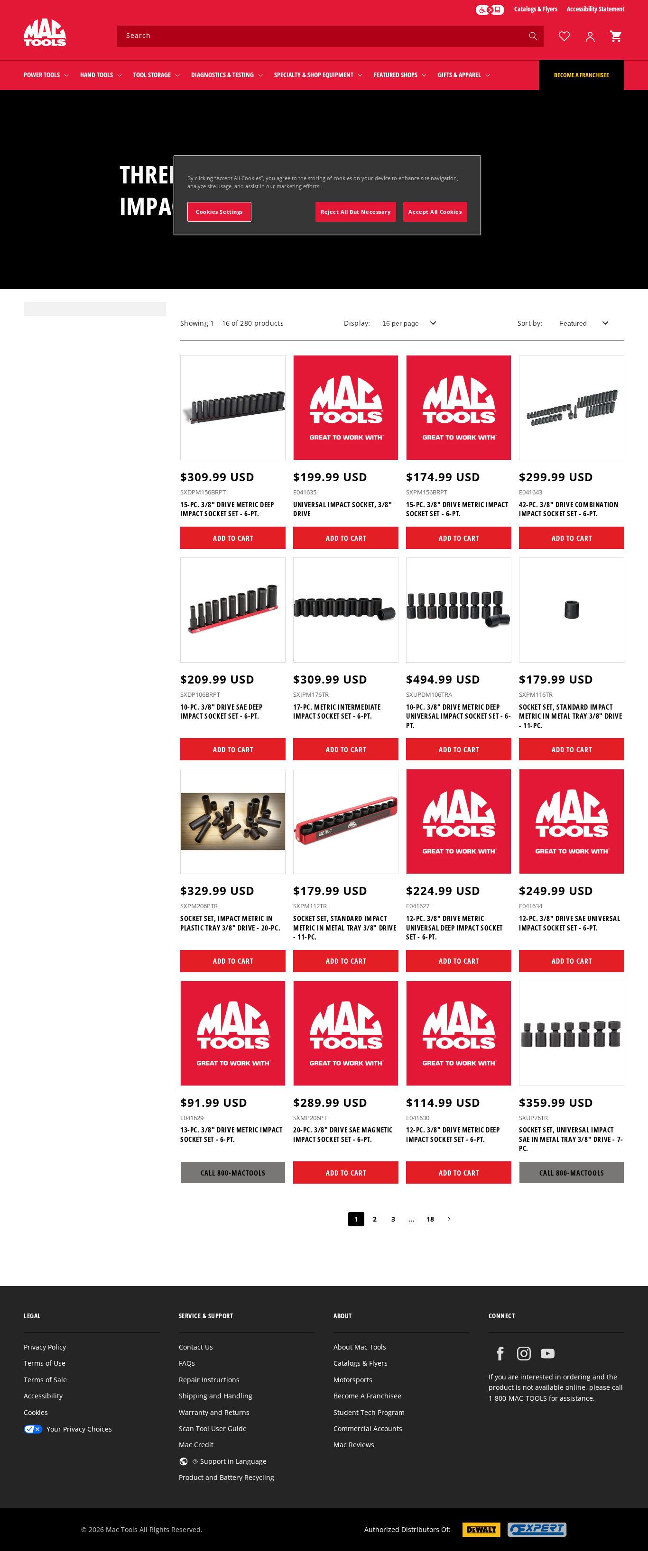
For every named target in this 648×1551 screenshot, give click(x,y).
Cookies (36, 1412)
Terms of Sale (45, 1379)
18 (430, 1218)
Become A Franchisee (367, 1395)
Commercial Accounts (367, 1428)
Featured (573, 323)
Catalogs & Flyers (535, 8)
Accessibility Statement (595, 8)
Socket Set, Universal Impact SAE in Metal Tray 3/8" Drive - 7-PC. (571, 1139)
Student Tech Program (369, 1412)
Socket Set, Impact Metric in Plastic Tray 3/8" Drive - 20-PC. (230, 923)
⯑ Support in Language (229, 1461)
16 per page (400, 323)
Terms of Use (44, 1363)
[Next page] (449, 1219)
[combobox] (330, 36)
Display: (357, 323)
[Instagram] (524, 1353)
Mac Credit (196, 1444)
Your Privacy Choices (79, 1428)
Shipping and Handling (215, 1395)
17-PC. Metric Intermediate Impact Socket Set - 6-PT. (337, 712)
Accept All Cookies (435, 211)
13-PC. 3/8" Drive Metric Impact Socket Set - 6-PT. (231, 1134)
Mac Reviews (353, 1444)
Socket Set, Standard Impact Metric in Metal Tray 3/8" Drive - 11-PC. (570, 716)
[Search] (533, 36)
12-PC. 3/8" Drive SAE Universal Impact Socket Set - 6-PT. (569, 923)
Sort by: (530, 323)
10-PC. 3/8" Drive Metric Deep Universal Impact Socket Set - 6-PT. (458, 716)
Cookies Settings (219, 211)
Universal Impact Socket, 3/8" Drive (342, 509)
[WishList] (564, 36)
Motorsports (352, 1379)
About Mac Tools (359, 1346)
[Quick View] (272, 448)
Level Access (490, 10)
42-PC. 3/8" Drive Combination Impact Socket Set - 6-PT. (568, 509)
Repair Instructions (209, 1379)
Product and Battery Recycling (226, 1477)
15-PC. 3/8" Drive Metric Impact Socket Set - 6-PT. (457, 509)
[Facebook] (500, 1353)
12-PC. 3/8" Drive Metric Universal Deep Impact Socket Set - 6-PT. (454, 927)
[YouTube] (547, 1353)
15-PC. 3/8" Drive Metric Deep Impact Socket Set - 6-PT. (227, 509)
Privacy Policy (45, 1346)
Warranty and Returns (214, 1412)
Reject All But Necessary (356, 211)
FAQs (187, 1363)
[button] (615, 36)
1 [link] (356, 1218)
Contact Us (196, 1346)
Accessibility (43, 1395)
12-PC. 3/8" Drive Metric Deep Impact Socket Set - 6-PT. (453, 1134)
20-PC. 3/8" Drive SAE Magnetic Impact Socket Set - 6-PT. (343, 1134)
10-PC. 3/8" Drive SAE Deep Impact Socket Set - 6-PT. (221, 712)
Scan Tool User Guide (213, 1428)
